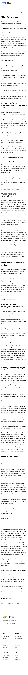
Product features (6, 636)
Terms (16, 657)
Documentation (18, 636)
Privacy (16, 655)
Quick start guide (18, 638)
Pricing (4, 640)
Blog (16, 647)
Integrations (5, 638)
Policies (3, 12)
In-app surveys (6, 655)
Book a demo (5, 647)
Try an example (6, 643)
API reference (18, 643)
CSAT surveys (5, 659)
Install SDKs (17, 640)
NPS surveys (5, 657)
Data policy (17, 659)
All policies (17, 661)
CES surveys (5, 661)
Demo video (5, 645)
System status (18, 645)
